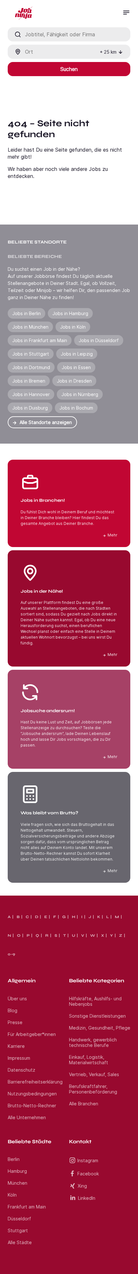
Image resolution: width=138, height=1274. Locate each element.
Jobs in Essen (76, 367)
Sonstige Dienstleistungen (97, 1016)
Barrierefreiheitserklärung (35, 1081)
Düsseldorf (19, 1218)
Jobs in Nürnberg (79, 394)
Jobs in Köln (73, 327)
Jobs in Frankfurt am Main (39, 340)
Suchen (69, 69)
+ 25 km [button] (108, 52)
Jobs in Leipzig (77, 354)
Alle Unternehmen (27, 1117)
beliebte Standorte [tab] (37, 242)
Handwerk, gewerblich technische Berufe (93, 1042)
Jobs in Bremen (28, 381)
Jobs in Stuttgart (30, 354)
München (17, 1183)
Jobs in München (30, 327)
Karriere (16, 1046)
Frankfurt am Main (27, 1206)
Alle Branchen (83, 1103)
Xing (82, 1186)
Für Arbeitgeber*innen (32, 1034)
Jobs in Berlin (26, 313)
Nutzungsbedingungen (32, 1093)
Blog (12, 1010)
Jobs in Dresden (74, 381)
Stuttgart (18, 1230)
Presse (15, 1022)
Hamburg (17, 1171)
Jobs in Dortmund (31, 367)
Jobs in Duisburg (30, 408)
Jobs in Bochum (76, 408)
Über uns (17, 998)
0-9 (11, 954)
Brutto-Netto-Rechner (32, 1105)
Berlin (14, 1159)
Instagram (87, 1160)
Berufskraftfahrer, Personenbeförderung (93, 1089)
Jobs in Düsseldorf (99, 340)
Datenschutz (21, 1070)
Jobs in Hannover (31, 394)
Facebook (88, 1173)
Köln (12, 1195)
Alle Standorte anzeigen (46, 422)
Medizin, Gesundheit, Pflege (99, 1028)
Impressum (19, 1058)
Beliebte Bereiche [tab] (35, 256)
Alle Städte (20, 1242)
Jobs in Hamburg (70, 313)
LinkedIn (86, 1198)
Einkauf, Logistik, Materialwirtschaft (88, 1059)
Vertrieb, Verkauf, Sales (94, 1074)
